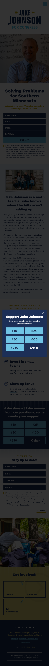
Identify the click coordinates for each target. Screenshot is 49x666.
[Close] (43, 312)
